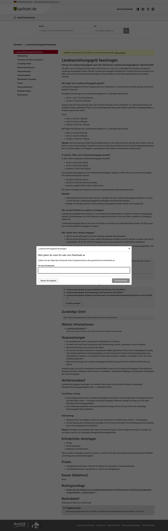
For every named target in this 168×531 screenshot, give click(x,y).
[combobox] (84, 270)
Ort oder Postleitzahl (46, 266)
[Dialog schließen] (129, 248)
